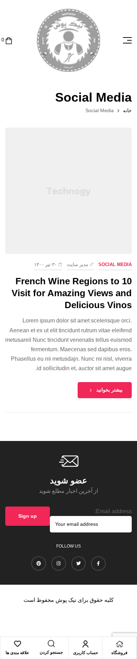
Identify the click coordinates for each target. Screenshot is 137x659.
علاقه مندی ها (17, 652)
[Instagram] (58, 563)
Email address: (113, 511)
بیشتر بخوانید (109, 390)
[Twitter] (78, 563)
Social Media (115, 264)
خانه (127, 110)
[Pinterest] (38, 563)
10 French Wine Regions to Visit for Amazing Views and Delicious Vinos (72, 293)
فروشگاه (119, 652)
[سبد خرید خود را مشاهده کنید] (8, 40)
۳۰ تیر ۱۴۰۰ (45, 264)
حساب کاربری (85, 652)
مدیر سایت (77, 264)
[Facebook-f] (98, 563)
